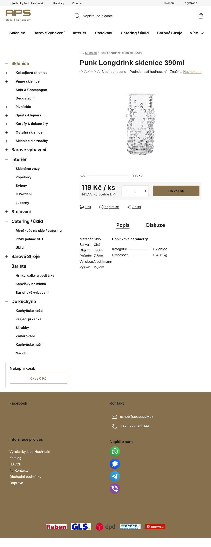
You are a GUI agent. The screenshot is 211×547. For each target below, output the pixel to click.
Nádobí (21, 353)
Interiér (19, 159)
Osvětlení (24, 194)
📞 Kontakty (18, 470)
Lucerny (22, 203)
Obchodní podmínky (25, 477)
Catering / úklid (27, 221)
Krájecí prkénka (28, 319)
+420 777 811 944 (134, 426)
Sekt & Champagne (31, 90)
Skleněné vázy (28, 169)
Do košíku (176, 191)
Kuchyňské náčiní (30, 344)
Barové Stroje (26, 256)
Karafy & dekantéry (32, 124)
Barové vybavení (29, 149)
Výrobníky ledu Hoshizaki (26, 3)
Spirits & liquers (28, 115)
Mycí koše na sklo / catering (39, 231)
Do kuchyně (24, 301)
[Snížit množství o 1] (125, 191)
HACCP (15, 464)
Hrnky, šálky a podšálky (35, 275)
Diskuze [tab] (155, 225)
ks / (38, 378)
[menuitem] (17, 33)
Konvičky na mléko (31, 284)
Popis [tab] (123, 225)
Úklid (19, 247)
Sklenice (20, 63)
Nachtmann (192, 72)
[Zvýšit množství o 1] (145, 191)
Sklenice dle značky (32, 141)
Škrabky (22, 328)
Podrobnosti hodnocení (148, 72)
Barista (19, 266)
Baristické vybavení (32, 292)
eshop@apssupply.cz (136, 417)
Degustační (25, 98)
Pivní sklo (23, 107)
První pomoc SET (30, 239)
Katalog (58, 3)
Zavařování (25, 336)
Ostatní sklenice (29, 132)
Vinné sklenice (28, 81)
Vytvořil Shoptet (189, 542)
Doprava (16, 483)
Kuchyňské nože (29, 311)
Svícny (21, 186)
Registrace (190, 3)
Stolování (21, 211)
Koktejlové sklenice (31, 73)
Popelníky (24, 177)
